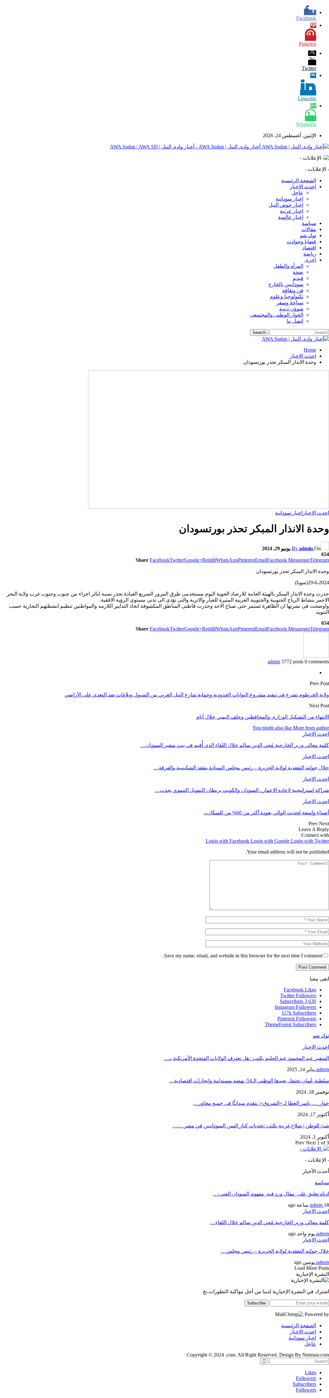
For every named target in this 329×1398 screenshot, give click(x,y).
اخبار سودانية (289, 199)
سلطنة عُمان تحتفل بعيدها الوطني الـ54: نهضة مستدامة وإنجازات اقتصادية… (249, 1080)
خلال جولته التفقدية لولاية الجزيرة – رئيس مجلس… (275, 1251)
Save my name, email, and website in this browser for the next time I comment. (243, 955)
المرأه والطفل (288, 266)
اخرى (310, 260)
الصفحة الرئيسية (298, 180)
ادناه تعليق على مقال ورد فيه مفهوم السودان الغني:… (271, 1193)
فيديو (298, 278)
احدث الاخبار (303, 186)
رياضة (309, 253)
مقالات (308, 229)
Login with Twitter (310, 841)
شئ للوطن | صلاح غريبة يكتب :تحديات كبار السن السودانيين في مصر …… (251, 1125)
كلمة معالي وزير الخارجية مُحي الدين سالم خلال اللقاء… (269, 1222)
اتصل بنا (295, 321)
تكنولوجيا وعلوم (286, 296)
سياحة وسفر (289, 302)
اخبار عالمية (290, 217)
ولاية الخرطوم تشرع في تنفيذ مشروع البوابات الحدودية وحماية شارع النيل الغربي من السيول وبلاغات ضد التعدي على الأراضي (197, 694)
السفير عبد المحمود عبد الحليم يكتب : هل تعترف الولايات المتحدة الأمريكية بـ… (246, 1058)
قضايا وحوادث (301, 241)
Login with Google (271, 841)
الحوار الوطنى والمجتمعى (276, 315)
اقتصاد (309, 247)
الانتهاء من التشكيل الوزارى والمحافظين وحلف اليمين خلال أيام (262, 717)
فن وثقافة (292, 290)
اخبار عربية (291, 211)
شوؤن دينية (291, 308)
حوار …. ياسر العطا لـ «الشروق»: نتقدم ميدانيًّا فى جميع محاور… (261, 1103)
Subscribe (256, 1303)
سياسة (309, 223)
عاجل (297, 192)
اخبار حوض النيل (286, 205)
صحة (298, 272)
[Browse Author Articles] (316, 656)
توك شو (308, 235)
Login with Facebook (228, 841)
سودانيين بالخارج (285, 284)
